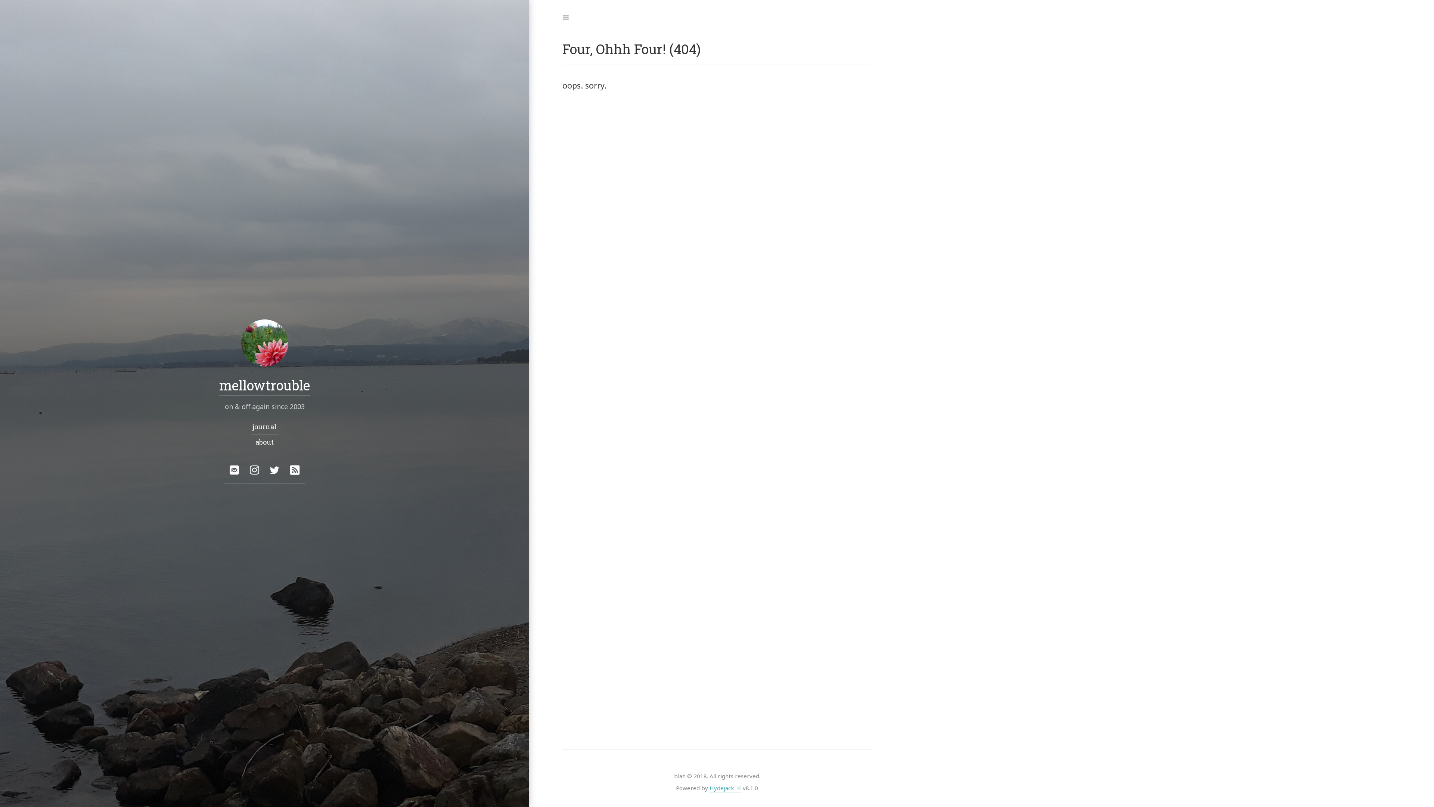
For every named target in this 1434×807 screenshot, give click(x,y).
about (264, 441)
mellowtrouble (264, 385)
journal (264, 426)
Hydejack (722, 788)
